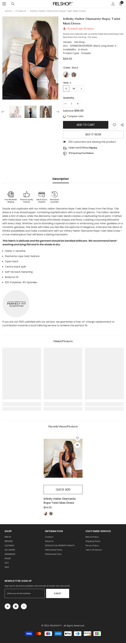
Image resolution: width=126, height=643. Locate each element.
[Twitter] (24, 606)
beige (51, 513)
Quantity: (69, 98)
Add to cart (86, 125)
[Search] (13, 4)
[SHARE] (121, 125)
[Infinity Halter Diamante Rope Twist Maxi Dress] (63, 458)
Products (20, 11)
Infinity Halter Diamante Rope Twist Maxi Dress (60, 501)
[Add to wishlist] (77, 438)
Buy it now (93, 134)
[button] (3, 111)
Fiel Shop (79, 42)
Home (8, 11)
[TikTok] (16, 606)
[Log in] (113, 4)
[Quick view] (77, 445)
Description (61, 179)
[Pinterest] (7, 606)
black (46, 513)
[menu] (4, 4)
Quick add (63, 489)
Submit (57, 593)
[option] (30, 58)
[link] (114, 125)
